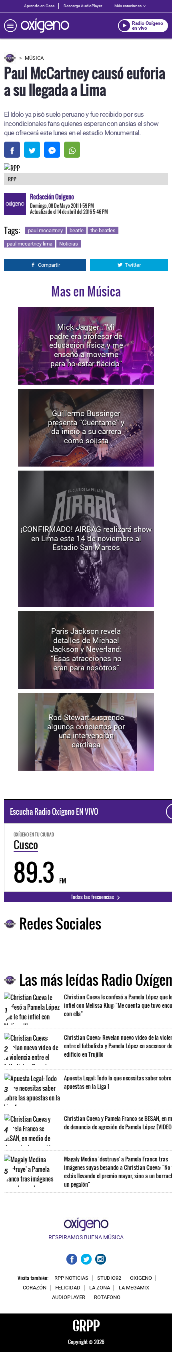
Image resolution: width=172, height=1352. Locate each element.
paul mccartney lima (29, 244)
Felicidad (67, 1288)
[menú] (10, 25)
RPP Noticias (71, 1278)
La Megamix (134, 1288)
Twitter (133, 265)
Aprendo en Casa (39, 6)
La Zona (99, 1288)
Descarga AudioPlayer (83, 6)
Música (34, 58)
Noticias (68, 244)
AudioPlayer (68, 1297)
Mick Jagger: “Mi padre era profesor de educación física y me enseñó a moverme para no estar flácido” (86, 345)
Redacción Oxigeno (52, 196)
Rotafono (107, 1297)
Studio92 (109, 1278)
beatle (77, 230)
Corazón (34, 1288)
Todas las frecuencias (93, 897)
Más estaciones (128, 6)
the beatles (103, 230)
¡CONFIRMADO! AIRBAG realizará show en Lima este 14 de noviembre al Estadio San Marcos (86, 538)
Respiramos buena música (86, 1237)
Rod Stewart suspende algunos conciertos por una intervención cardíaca (86, 731)
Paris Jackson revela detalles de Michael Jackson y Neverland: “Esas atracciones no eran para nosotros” (86, 649)
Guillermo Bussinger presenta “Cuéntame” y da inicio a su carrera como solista (86, 427)
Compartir (49, 265)
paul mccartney (45, 230)
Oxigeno (141, 1278)
